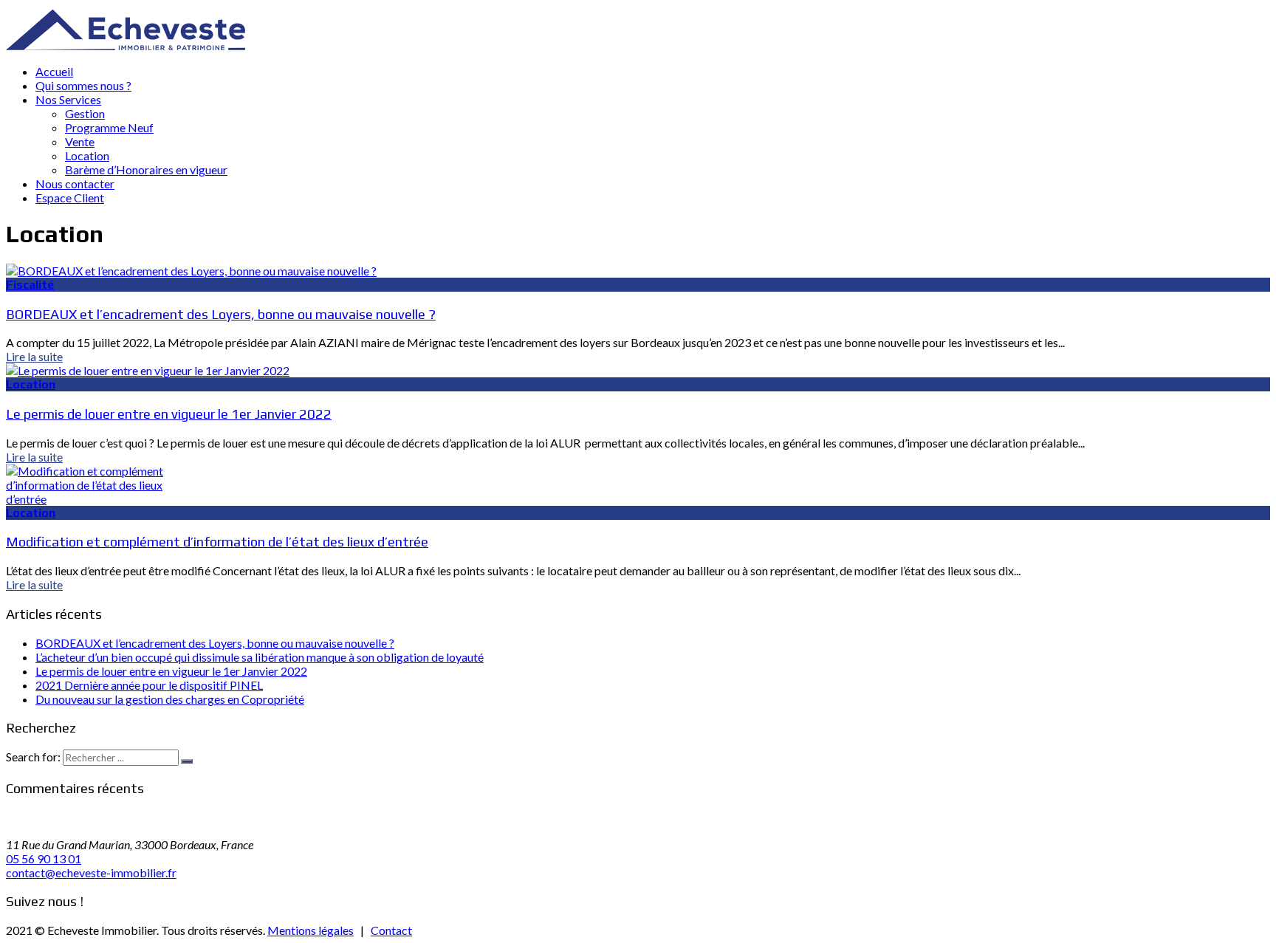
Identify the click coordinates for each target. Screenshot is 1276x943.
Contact (391, 930)
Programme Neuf (109, 127)
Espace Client (69, 198)
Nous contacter (74, 183)
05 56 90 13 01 (43, 858)
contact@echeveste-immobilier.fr (91, 872)
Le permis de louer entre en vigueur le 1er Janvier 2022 (169, 413)
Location (87, 155)
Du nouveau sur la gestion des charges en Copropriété (169, 699)
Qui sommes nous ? (83, 85)
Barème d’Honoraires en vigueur (146, 169)
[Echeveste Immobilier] (125, 45)
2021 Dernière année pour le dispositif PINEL (149, 685)
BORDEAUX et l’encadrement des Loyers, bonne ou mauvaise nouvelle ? (221, 314)
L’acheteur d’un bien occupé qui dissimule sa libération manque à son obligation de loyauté (259, 657)
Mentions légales (310, 930)
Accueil (54, 71)
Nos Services (68, 99)
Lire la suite (34, 356)
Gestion (85, 113)
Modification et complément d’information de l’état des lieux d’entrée (217, 541)
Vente (80, 141)
